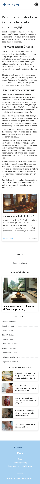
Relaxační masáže (9, 348)
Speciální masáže (8, 326)
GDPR (20, 470)
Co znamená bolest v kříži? (18, 216)
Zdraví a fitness (8, 330)
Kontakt (20, 473)
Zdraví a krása (7, 339)
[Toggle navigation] (37, 4)
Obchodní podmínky (20, 463)
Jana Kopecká (8, 238)
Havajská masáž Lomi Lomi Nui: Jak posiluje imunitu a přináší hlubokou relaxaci (25, 375)
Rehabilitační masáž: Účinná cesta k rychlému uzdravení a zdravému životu (25, 388)
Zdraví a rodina (8, 335)
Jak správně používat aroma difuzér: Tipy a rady (19, 307)
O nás (20, 459)
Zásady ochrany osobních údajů (20, 466)
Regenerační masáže (10, 362)
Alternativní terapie (10, 344)
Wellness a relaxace (10, 357)
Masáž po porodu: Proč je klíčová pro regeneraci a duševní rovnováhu (25, 413)
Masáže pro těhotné (10, 353)
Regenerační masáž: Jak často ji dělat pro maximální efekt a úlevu (25, 400)
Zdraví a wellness (9, 322)
